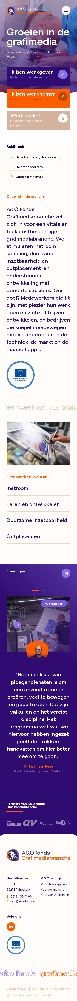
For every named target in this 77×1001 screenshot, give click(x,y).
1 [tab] (35, 590)
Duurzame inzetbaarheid (37, 520)
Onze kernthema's (29, 176)
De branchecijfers (29, 167)
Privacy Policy (46, 994)
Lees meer (34, 625)
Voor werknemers (52, 889)
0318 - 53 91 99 (19, 896)
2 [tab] (43, 590)
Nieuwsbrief (19, 994)
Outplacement (24, 536)
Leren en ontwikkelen (33, 504)
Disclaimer (32, 994)
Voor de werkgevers (54, 884)
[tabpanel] (38, 684)
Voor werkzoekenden (55, 894)
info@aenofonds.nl (21, 901)
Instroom (17, 488)
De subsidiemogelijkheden (36, 157)
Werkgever (54, 603)
